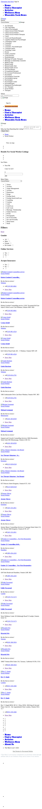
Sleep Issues (10, 221)
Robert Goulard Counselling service (13, 298)
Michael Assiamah (7, 410)
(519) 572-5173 (12, 597)
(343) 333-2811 (11, 508)
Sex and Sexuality (12, 219)
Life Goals (10, 208)
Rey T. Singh (5, 677)
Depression (10, 192)
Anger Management (13, 188)
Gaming (9, 202)
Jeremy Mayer (5, 499)
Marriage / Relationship (14, 210)
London (3, 682)
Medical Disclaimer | (21, 749)
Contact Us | (9, 751)
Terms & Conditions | (34, 749)
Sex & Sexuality (12, 217)
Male (6, 241)
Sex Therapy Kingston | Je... (10, 455)
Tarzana (3, 639)
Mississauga (4, 415)
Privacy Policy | (10, 749)
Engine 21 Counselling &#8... (10, 544)
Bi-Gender (8, 245)
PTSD (9, 214)
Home (8, 5)
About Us (9, 744)
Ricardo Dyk (5, 633)
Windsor (3, 283)
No (6, 255)
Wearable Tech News (16, 15)
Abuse (9, 184)
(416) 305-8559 (12, 419)
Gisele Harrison (6, 366)
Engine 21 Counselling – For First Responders (16, 565)
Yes (6, 253)
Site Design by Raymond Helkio (23, 751)
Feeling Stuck (11, 196)
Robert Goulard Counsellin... (10, 277)
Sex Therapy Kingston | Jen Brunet (12, 476)
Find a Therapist (13, 8)
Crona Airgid (5, 323)
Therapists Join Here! (7, 1)
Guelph (3, 593)
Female (7, 243)
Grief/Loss (10, 206)
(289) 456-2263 (12, 553)
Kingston (3, 461)
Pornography (11, 215)
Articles (9, 10)
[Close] (1, 125)
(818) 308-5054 (12, 642)
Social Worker (5, 273)
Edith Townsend (6, 588)
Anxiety (9, 190)
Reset (2, 232)
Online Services (11, 212)
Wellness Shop (12, 12)
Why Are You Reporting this (12, 129)
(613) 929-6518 (12, 464)
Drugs (8, 194)
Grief (8, 204)
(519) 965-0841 (12, 286)
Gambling (10, 200)
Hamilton (4, 550)
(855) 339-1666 (12, 686)
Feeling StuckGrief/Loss (14, 198)
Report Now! (5, 131)
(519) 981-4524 (12, 331)
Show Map (8, 289)
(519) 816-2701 (12, 375)
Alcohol (9, 186)
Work (8, 223)
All (6, 239)
